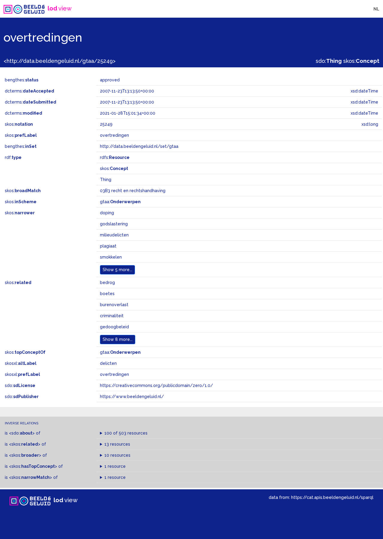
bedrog (107, 282)
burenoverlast (114, 304)
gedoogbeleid (114, 326)
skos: (361, 61)
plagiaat (108, 246)
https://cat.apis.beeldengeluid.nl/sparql (332, 497)
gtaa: (120, 201)
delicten (108, 363)
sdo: (329, 61)
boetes (107, 293)
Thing (105, 179)
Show (117, 269)
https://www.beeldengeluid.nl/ (132, 396)
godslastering (114, 223)
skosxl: (21, 363)
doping (107, 212)
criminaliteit (112, 315)
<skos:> (24, 444)
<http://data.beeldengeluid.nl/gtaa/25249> (59, 61)
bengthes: (21, 80)
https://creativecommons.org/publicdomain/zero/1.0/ (156, 385)
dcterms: (29, 91)
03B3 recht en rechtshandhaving (132, 190)
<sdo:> (22, 433)
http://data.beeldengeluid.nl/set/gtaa (139, 146)
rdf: (13, 157)
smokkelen (111, 257)
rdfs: (115, 157)
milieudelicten (114, 235)
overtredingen (114, 374)
